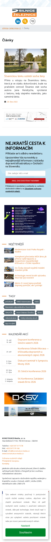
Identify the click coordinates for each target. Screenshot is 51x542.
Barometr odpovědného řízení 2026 (19, 307)
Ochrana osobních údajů (12, 458)
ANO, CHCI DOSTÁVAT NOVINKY (25, 180)
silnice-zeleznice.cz (11, 28)
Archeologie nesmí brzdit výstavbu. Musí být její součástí (30, 276)
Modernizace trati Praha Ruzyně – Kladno (30, 250)
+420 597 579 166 (12, 448)
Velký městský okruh (29, 318)
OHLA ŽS (8, 312)
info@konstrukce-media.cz (19, 451)
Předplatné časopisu (10, 461)
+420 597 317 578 (16, 446)
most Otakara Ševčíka (25, 312)
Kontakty (5, 463)
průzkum (9, 301)
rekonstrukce (10, 318)
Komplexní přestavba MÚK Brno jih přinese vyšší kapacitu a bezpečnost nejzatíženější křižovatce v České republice (31, 259)
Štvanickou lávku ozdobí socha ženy (24, 76)
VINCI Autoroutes (24, 301)
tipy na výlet (10, 323)
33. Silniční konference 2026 (32, 371)
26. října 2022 (12, 101)
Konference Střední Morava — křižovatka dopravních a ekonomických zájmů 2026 (33, 352)
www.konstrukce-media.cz (13, 453)
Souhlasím (25, 532)
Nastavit (25, 525)
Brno (40, 312)
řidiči (37, 301)
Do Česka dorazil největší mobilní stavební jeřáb (29, 269)
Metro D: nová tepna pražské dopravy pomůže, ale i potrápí (28, 284)
